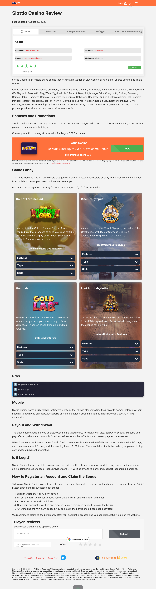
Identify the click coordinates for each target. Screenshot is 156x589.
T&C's (52, 163)
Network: (89, 50)
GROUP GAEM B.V (32, 50)
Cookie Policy (53, 558)
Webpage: (89, 58)
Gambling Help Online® (63, 163)
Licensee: (19, 50)
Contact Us (28, 558)
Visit (134, 67)
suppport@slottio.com (33, 58)
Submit (124, 534)
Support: (19, 58)
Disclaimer (40, 558)
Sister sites (98, 50)
